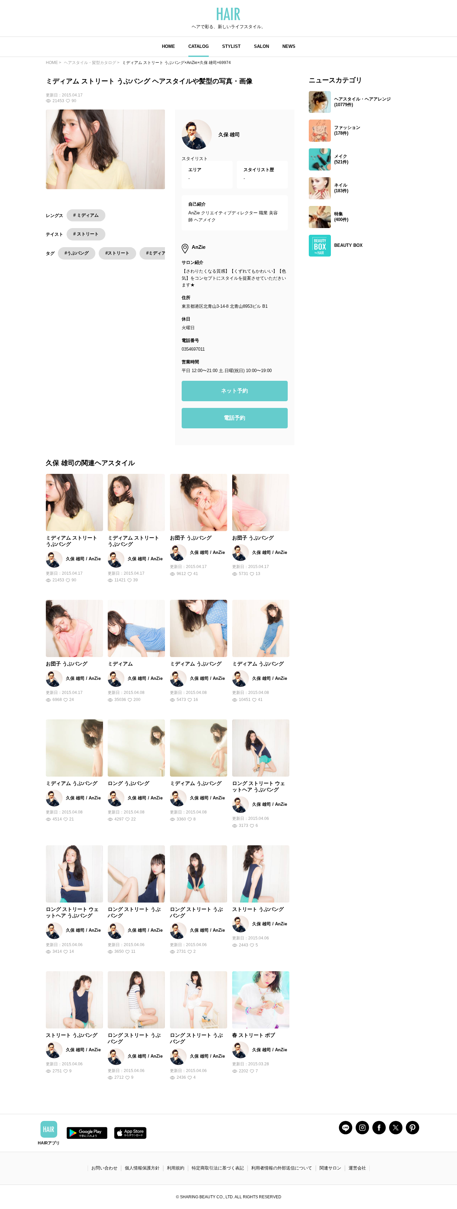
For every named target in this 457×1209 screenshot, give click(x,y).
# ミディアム (86, 215)
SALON (261, 46)
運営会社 (357, 1167)
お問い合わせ (104, 1167)
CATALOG (198, 46)
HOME (168, 46)
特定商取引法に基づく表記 (218, 1167)
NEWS (288, 46)
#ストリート (117, 253)
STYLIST (231, 46)
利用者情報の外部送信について (281, 1167)
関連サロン (330, 1167)
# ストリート (86, 233)
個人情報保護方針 (142, 1167)
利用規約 (175, 1167)
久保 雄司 (229, 134)
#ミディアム (158, 253)
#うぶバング (77, 253)
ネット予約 (234, 391)
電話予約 (234, 418)
